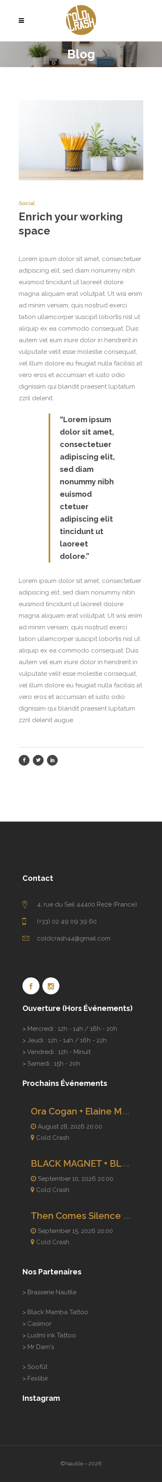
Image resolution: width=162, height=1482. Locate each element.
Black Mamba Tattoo (57, 1312)
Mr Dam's (40, 1347)
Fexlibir (37, 1378)
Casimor (39, 1323)
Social (27, 203)
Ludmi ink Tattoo (51, 1335)
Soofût (37, 1367)
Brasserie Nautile (51, 1292)
